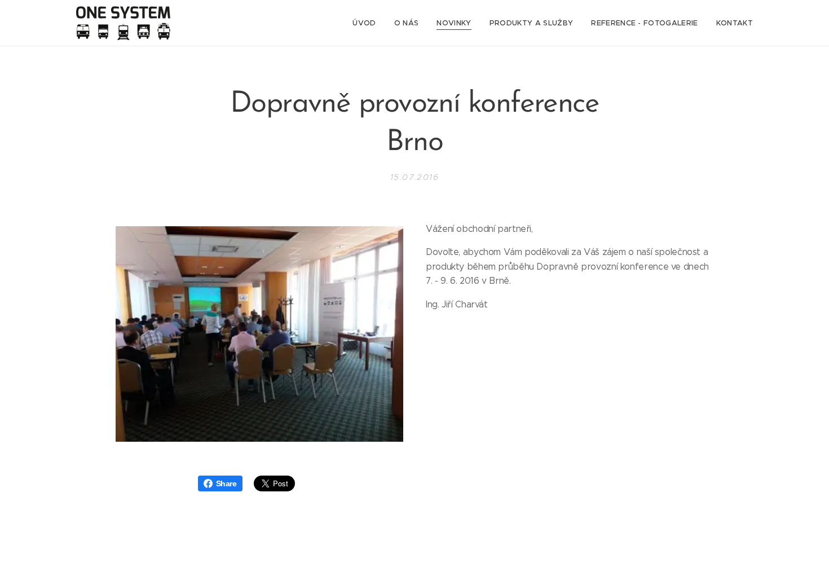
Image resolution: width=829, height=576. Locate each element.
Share (226, 483)
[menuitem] (367, 23)
